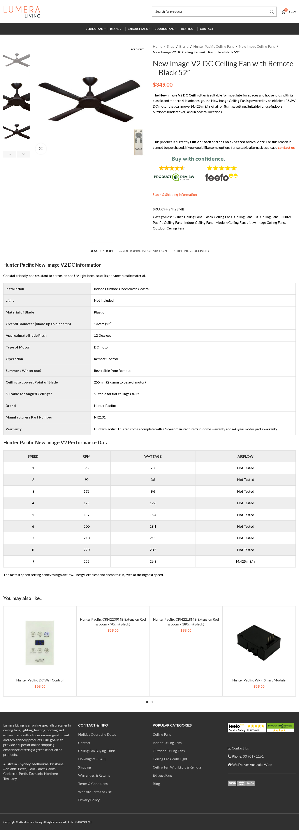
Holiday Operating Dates (97, 734)
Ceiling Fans (243, 217)
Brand (183, 46)
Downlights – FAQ (92, 759)
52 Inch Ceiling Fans (187, 217)
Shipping (84, 767)
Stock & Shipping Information (175, 194)
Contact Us (240, 748)
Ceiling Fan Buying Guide (97, 751)
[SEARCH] (272, 12)
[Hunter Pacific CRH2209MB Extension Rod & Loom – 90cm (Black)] (113, 612)
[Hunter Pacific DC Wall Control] (40, 643)
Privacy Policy (89, 800)
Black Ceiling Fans (218, 217)
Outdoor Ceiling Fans (169, 228)
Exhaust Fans (162, 775)
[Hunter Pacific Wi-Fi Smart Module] (259, 643)
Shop (170, 46)
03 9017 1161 (253, 756)
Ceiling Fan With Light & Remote (177, 767)
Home (157, 46)
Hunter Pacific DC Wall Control (39, 680)
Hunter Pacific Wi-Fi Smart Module (258, 680)
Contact (84, 743)
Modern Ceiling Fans (230, 222)
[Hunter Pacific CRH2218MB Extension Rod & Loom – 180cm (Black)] (186, 612)
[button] (9, 154)
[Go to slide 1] (147, 702)
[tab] (101, 248)
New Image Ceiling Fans (257, 46)
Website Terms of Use (95, 792)
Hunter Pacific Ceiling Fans (213, 46)
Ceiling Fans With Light (170, 759)
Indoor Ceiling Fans (198, 222)
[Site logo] (21, 11)
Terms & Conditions (93, 783)
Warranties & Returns (94, 775)
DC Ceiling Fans (266, 217)
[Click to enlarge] (40, 148)
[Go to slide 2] (152, 702)
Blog (156, 783)
